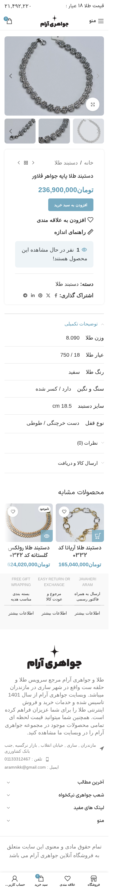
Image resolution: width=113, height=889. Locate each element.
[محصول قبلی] (33, 162)
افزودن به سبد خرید (70, 205)
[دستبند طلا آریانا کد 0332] (80, 522)
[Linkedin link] (32, 296)
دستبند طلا (66, 163)
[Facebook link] (55, 296)
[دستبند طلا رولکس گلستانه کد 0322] (29, 522)
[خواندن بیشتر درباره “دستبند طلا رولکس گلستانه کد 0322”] (47, 536)
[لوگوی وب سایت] (54, 21)
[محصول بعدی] (18, 162)
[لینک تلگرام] (25, 296)
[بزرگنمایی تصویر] (92, 104)
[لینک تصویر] (54, 657)
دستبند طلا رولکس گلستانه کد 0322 (29, 552)
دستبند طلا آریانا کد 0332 (80, 552)
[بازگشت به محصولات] (26, 162)
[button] (98, 76)
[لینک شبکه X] (48, 296)
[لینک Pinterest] (40, 296)
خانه (88, 163)
